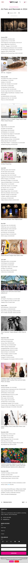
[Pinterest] (15, 541)
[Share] (19, 13)
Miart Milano (3, 189)
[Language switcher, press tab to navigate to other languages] (25, 2)
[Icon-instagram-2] (2, 541)
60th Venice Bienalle (5, 192)
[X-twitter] (11, 541)
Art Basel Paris (4, 401)
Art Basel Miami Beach (6, 478)
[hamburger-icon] (2, 2)
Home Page (3, 527)
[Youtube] (19, 541)
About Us (3, 530)
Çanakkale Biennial (5, 394)
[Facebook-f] (6, 541)
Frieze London (4, 399)
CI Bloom (3, 196)
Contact (2, 533)
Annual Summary (14, 7)
